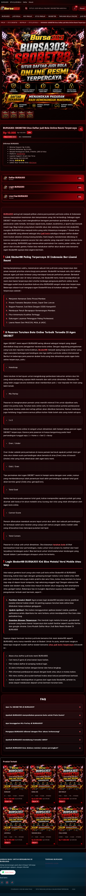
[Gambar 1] (5, 114)
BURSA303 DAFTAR (52, 867)
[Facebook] (2, 882)
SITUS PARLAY (40, 16)
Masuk (31, 2)
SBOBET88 (52, 16)
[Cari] (26, 8)
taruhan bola (59, 545)
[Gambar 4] (29, 114)
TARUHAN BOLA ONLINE (68, 16)
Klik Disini (32, 162)
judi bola (45, 233)
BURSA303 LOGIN (51, 863)
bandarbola (21, 154)
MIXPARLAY (23, 22)
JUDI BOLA (16, 16)
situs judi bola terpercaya (61, 645)
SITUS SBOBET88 (12, 22)
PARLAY (3, 22)
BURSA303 (4, 2)
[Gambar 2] (13, 114)
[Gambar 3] (21, 114)
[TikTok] (12, 882)
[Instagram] (7, 882)
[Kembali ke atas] (81, 884)
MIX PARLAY (27, 16)
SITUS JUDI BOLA (15, 2)
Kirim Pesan (9, 872)
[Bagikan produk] (80, 129)
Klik (80, 178)
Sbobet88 (42, 350)
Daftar (25, 2)
